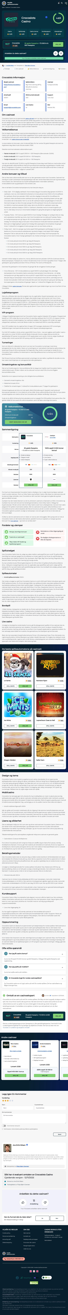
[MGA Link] (36, 1278)
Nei (57, 1218)
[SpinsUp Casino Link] (64, 1045)
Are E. (48, 995)
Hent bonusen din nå (18, 422)
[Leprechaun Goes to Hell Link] (50, 705)
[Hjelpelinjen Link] (26, 1278)
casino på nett (29, 118)
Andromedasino (45, 1044)
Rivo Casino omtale (15, 1051)
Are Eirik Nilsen (10, 65)
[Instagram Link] (37, 1271)
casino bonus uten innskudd (20, 139)
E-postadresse (39, 1104)
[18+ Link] (17, 1278)
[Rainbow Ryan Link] (50, 665)
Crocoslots (16, 43)
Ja (42, 1218)
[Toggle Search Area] (62, 3)
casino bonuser (17, 286)
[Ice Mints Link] (18, 705)
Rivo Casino (14, 1044)
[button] (66, 3)
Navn (3, 1104)
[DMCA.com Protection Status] (34, 1283)
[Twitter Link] (31, 1271)
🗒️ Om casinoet (18, 69)
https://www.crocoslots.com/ (12, 86)
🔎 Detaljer (6, 69)
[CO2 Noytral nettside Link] (46, 1278)
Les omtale (52, 437)
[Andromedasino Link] (35, 1045)
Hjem (3, 7)
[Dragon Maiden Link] (18, 744)
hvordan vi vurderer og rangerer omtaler (16, 1027)
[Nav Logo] (9, 3)
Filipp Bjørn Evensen (30, 65)
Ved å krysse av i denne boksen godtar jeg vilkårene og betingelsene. (21, 1129)
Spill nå (58, 44)
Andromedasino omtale (45, 1051)
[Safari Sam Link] (50, 744)
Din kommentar (7, 1112)
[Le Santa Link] (18, 665)
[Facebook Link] (34, 1271)
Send (59, 1134)
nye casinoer (14, 521)
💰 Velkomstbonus (33, 69)
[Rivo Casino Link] (6, 1045)
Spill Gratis (11, 686)
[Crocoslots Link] (11, 20)
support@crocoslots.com (12, 107)
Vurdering (5, 1098)
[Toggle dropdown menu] (66, 3)
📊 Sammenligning (48, 69)
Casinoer (8, 7)
